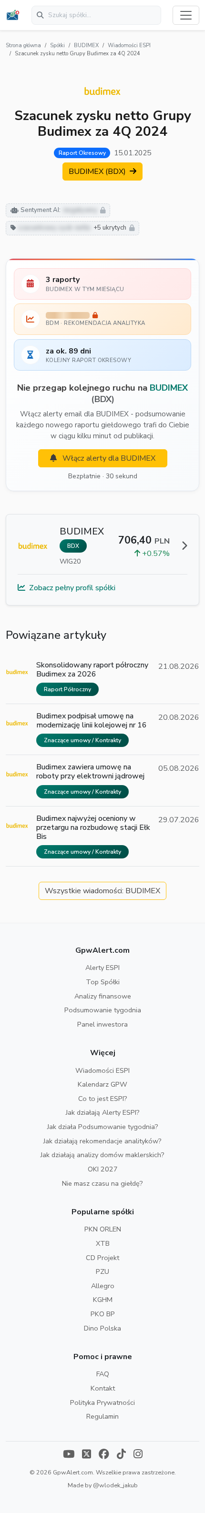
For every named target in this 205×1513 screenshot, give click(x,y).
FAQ (102, 1374)
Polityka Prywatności (102, 1402)
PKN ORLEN (102, 1229)
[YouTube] (68, 1455)
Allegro (102, 1286)
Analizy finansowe (102, 996)
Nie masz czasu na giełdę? (102, 1183)
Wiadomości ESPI (129, 45)
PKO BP (103, 1314)
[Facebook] (104, 1455)
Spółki (57, 45)
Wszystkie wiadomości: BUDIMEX (102, 891)
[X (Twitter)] (86, 1455)
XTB (103, 1243)
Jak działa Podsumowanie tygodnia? (102, 1126)
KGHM (103, 1299)
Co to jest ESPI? (102, 1098)
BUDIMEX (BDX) (98, 171)
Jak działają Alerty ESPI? (103, 1112)
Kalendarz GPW (102, 1084)
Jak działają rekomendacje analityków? (102, 1141)
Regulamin (102, 1416)
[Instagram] (138, 1455)
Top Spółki (103, 982)
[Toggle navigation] (186, 15)
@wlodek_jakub (115, 1485)
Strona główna (23, 45)
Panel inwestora (102, 1024)
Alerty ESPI (102, 967)
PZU (102, 1271)
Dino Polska (102, 1328)
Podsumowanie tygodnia (102, 1010)
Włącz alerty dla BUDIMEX (108, 458)
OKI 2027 (103, 1169)
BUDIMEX (86, 45)
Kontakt (103, 1388)
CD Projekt (102, 1257)
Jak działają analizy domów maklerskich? (102, 1155)
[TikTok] (121, 1455)
